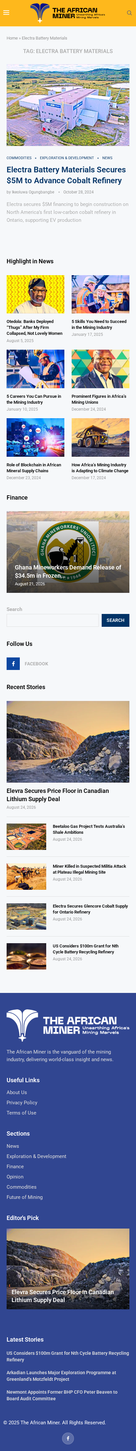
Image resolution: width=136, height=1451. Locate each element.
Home (12, 38)
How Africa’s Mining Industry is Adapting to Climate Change (100, 467)
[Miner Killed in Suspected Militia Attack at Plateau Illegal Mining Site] (26, 876)
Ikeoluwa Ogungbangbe (33, 192)
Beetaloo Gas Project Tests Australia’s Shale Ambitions (89, 829)
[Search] (129, 13)
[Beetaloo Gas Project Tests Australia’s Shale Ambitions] (26, 837)
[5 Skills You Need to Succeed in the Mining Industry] (100, 294)
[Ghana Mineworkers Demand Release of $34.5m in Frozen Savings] (68, 552)
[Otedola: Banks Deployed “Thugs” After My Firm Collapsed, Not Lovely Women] (35, 294)
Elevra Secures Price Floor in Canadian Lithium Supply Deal (58, 794)
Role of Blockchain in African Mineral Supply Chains (34, 467)
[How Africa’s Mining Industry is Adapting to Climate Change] (100, 437)
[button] (12, 551)
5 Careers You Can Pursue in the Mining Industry (34, 399)
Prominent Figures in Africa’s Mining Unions (99, 399)
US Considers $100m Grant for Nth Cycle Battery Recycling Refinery (86, 948)
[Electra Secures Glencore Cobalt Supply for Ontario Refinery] (26, 916)
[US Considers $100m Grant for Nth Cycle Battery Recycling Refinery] (26, 956)
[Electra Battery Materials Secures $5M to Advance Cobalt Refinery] (68, 105)
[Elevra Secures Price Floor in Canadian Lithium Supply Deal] (68, 742)
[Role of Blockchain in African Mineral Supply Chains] (35, 437)
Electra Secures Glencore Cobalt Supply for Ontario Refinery (90, 909)
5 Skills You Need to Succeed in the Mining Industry (99, 324)
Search (14, 609)
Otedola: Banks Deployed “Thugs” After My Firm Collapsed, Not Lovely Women (34, 327)
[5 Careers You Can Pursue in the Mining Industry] (35, 369)
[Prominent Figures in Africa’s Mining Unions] (100, 369)
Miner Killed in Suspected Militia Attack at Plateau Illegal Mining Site (89, 869)
